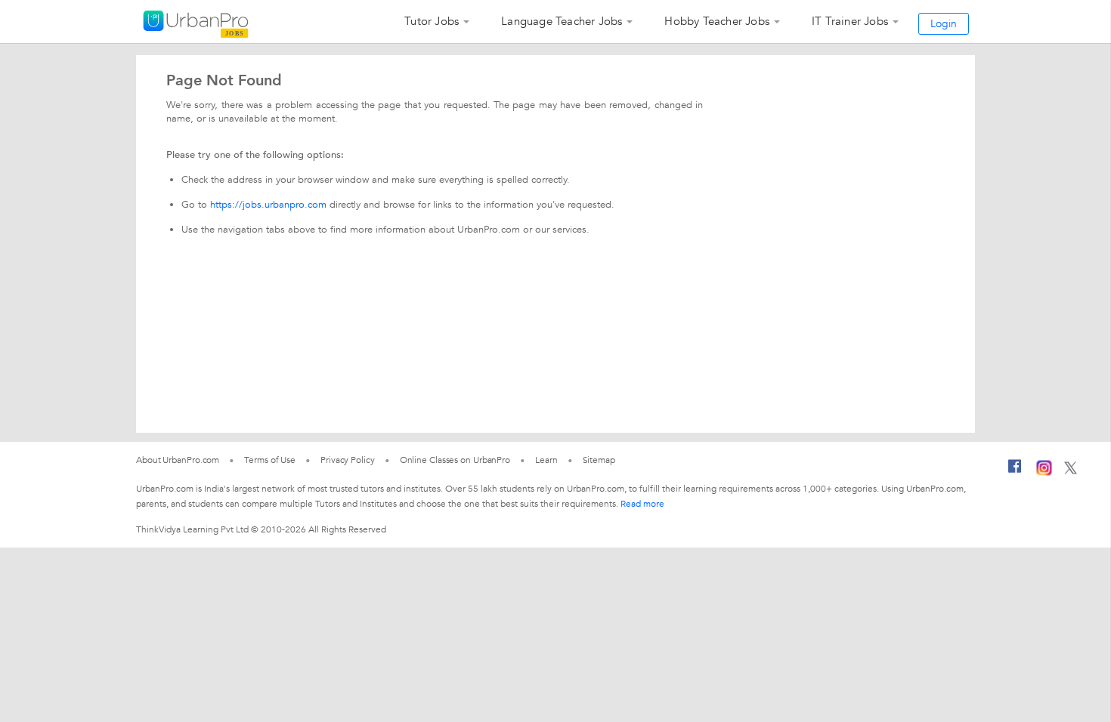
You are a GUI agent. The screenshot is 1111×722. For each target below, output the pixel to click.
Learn (546, 460)
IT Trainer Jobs (850, 21)
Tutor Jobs (431, 21)
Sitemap (599, 460)
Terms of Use (270, 460)
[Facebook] (1015, 472)
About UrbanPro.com (177, 460)
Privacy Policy (347, 460)
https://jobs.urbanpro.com (268, 204)
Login (943, 24)
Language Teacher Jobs (561, 21)
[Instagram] (1044, 473)
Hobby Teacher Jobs (716, 21)
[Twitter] (1070, 471)
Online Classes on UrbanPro (455, 460)
